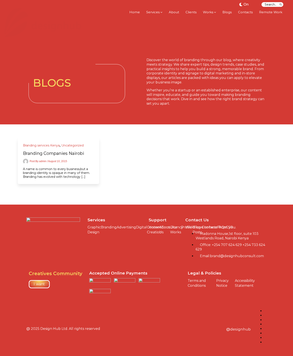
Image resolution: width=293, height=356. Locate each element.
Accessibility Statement (245, 283)
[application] (161, 12)
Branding (109, 227)
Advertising (126, 227)
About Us (164, 229)
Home (154, 227)
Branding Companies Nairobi (53, 153)
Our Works (175, 229)
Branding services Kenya (41, 145)
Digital (141, 227)
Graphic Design (94, 229)
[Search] (281, 4)
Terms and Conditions (197, 283)
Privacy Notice (222, 283)
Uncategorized (72, 145)
